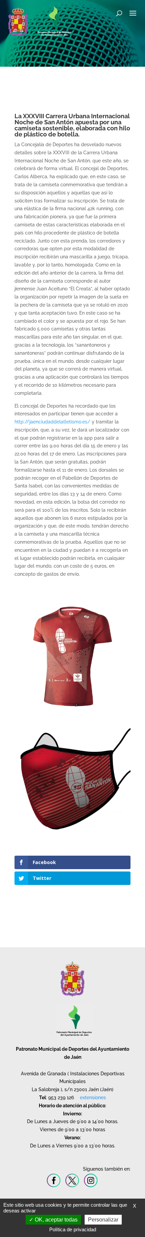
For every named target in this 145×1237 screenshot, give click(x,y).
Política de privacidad (72, 1229)
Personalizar (103, 1220)
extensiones (93, 1097)
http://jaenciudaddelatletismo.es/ (52, 421)
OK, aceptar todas (55, 1220)
